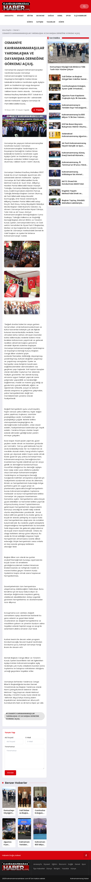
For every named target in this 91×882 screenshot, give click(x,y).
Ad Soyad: (9, 737)
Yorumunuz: (10, 746)
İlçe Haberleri (80, 15)
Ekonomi (40, 15)
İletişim (39, 22)
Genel (59, 15)
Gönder (10, 772)
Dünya (30, 22)
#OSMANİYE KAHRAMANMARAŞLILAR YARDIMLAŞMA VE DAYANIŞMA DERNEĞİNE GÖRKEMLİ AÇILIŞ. (22, 716)
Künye (61, 22)
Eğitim (30, 15)
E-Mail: (28, 737)
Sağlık (51, 15)
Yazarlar (51, 22)
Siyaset (20, 15)
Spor (68, 15)
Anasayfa (9, 15)
